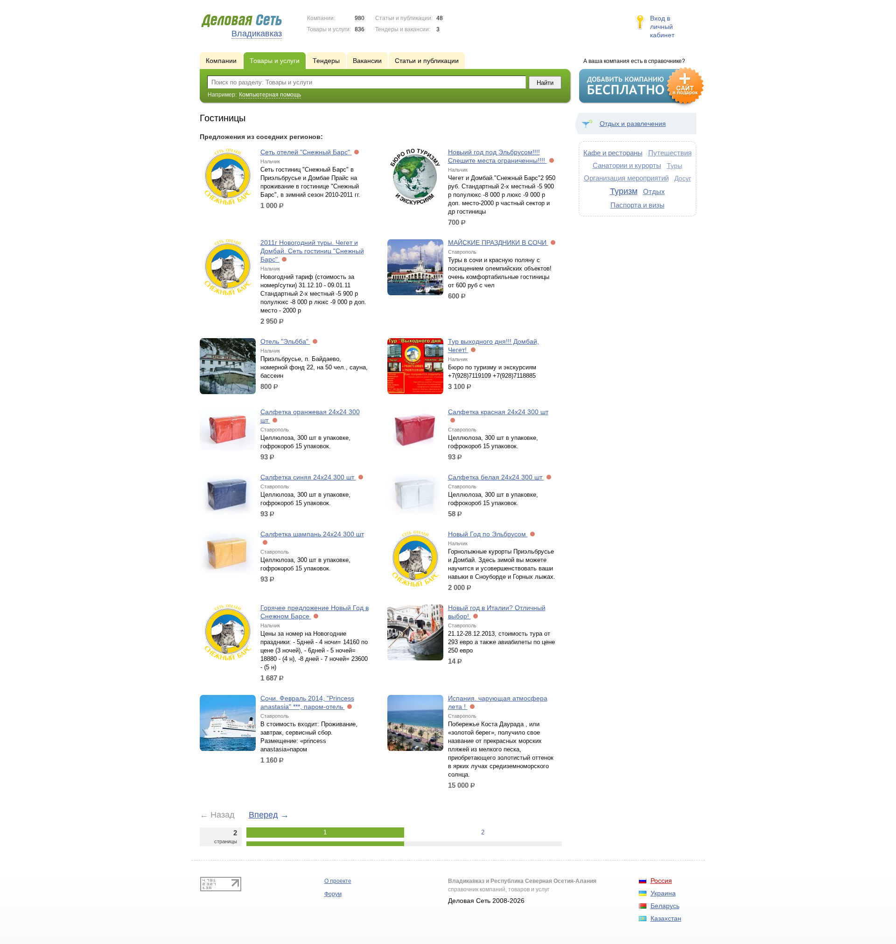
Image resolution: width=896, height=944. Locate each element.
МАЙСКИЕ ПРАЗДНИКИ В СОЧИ (498, 242)
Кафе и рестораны (613, 153)
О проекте (337, 881)
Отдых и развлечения (633, 123)
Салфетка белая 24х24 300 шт (496, 477)
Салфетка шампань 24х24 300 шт (312, 534)
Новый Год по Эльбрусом (488, 534)
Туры (674, 165)
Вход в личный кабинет (662, 26)
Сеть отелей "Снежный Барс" (306, 152)
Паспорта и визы (637, 205)
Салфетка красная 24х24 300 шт (498, 412)
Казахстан (666, 918)
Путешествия (670, 153)
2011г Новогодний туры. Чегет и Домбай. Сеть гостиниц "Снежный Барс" (312, 251)
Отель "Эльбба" (285, 341)
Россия (661, 880)
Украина (663, 893)
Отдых (654, 191)
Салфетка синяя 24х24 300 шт (308, 477)
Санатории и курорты (627, 165)
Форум (333, 894)
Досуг (682, 178)
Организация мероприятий (626, 178)
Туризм (623, 191)
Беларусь (665, 905)
